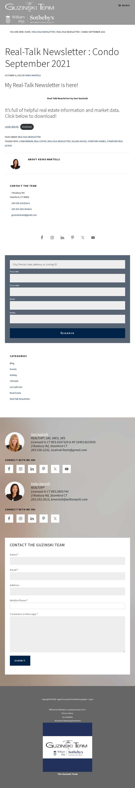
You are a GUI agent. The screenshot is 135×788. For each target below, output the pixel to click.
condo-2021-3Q (12, 126)
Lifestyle (14, 380)
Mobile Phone (19, 600)
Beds (12, 299)
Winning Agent (81, 699)
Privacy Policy (67, 713)
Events (13, 369)
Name (14, 554)
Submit (20, 660)
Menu (126, 5)
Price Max (14, 285)
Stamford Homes (97, 141)
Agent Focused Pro (64, 699)
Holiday (13, 375)
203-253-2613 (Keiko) (22, 209)
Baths (12, 312)
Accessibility (67, 717)
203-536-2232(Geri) (21, 203)
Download (27, 126)
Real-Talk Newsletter (29, 136)
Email (14, 569)
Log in (90, 699)
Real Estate (40, 141)
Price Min (14, 271)
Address (14, 585)
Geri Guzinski (39, 434)
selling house (78, 141)
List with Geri (16, 387)
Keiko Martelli (40, 483)
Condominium (26, 141)
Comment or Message (24, 614)
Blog (12, 363)
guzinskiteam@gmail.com (24, 214)
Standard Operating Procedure (68, 720)
